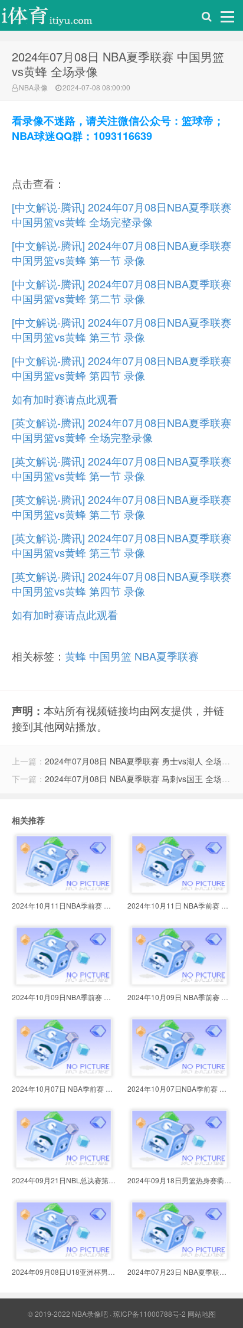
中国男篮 (110, 655)
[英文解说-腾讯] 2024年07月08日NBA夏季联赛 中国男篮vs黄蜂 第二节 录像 (121, 507)
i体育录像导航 (59, 18)
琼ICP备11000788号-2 (149, 1314)
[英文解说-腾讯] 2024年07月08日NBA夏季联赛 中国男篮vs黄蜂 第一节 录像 (121, 468)
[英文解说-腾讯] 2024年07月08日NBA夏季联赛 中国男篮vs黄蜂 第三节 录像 (121, 545)
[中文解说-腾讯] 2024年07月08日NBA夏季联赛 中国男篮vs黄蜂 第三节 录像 (121, 329)
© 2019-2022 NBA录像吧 (68, 1314)
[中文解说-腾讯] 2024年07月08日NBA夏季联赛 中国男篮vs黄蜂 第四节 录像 (121, 368)
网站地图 (202, 1314)
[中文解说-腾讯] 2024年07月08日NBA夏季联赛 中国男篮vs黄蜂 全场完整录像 (121, 214)
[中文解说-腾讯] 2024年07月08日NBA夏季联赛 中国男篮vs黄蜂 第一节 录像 (121, 252)
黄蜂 (75, 655)
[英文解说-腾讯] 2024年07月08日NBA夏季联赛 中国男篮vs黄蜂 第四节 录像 (121, 583)
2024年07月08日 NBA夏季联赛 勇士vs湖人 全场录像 (141, 761)
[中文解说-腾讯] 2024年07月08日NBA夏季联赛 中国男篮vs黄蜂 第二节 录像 (121, 291)
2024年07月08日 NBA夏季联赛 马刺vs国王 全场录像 (141, 779)
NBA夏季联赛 (166, 655)
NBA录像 (33, 87)
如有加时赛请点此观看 (65, 398)
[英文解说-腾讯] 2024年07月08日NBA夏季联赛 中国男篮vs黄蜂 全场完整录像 (121, 430)
